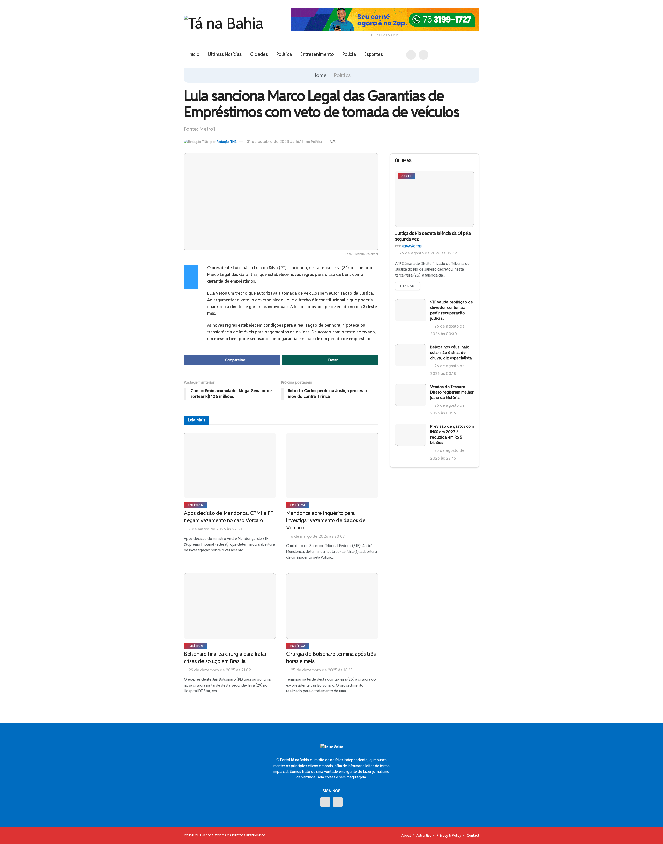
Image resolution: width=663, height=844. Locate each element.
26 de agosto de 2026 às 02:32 (427, 253)
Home (319, 75)
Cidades (259, 54)
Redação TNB (227, 142)
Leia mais (407, 286)
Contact (473, 835)
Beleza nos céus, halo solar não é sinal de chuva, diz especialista (451, 352)
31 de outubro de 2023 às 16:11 (275, 141)
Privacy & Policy (449, 835)
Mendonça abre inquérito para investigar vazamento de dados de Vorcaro (325, 520)
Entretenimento (317, 54)
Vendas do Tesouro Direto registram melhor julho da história (452, 392)
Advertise (423, 835)
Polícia (349, 54)
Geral (406, 176)
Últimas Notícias (225, 54)
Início (193, 54)
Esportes (373, 54)
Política (284, 54)
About (406, 835)
